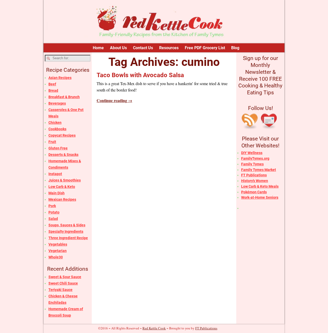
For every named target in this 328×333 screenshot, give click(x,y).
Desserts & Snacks (63, 155)
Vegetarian (57, 251)
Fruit (52, 142)
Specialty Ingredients (65, 231)
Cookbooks (57, 129)
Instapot (55, 174)
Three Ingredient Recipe (68, 238)
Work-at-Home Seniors (259, 197)
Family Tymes (252, 164)
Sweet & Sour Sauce (64, 277)
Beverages (57, 103)
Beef (52, 84)
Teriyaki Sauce (60, 290)
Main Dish (56, 193)
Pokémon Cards (254, 192)
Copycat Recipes (62, 135)
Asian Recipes (59, 78)
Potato (53, 212)
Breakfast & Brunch (64, 97)
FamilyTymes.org (255, 158)
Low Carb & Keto (61, 187)
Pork (52, 206)
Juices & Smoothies (64, 180)
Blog (235, 47)
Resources (169, 47)
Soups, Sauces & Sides (66, 225)
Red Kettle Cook (154, 328)
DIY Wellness (251, 153)
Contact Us (143, 47)
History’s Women (254, 181)
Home (98, 47)
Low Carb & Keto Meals (260, 186)
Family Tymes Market (258, 170)
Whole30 (55, 257)
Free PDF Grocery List (205, 47)
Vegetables (57, 244)
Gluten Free (58, 148)
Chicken (54, 122)
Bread (53, 90)
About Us (118, 47)
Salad (53, 219)
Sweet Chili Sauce (63, 283)
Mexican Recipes (62, 199)
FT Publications (254, 175)
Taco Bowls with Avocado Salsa (140, 75)
